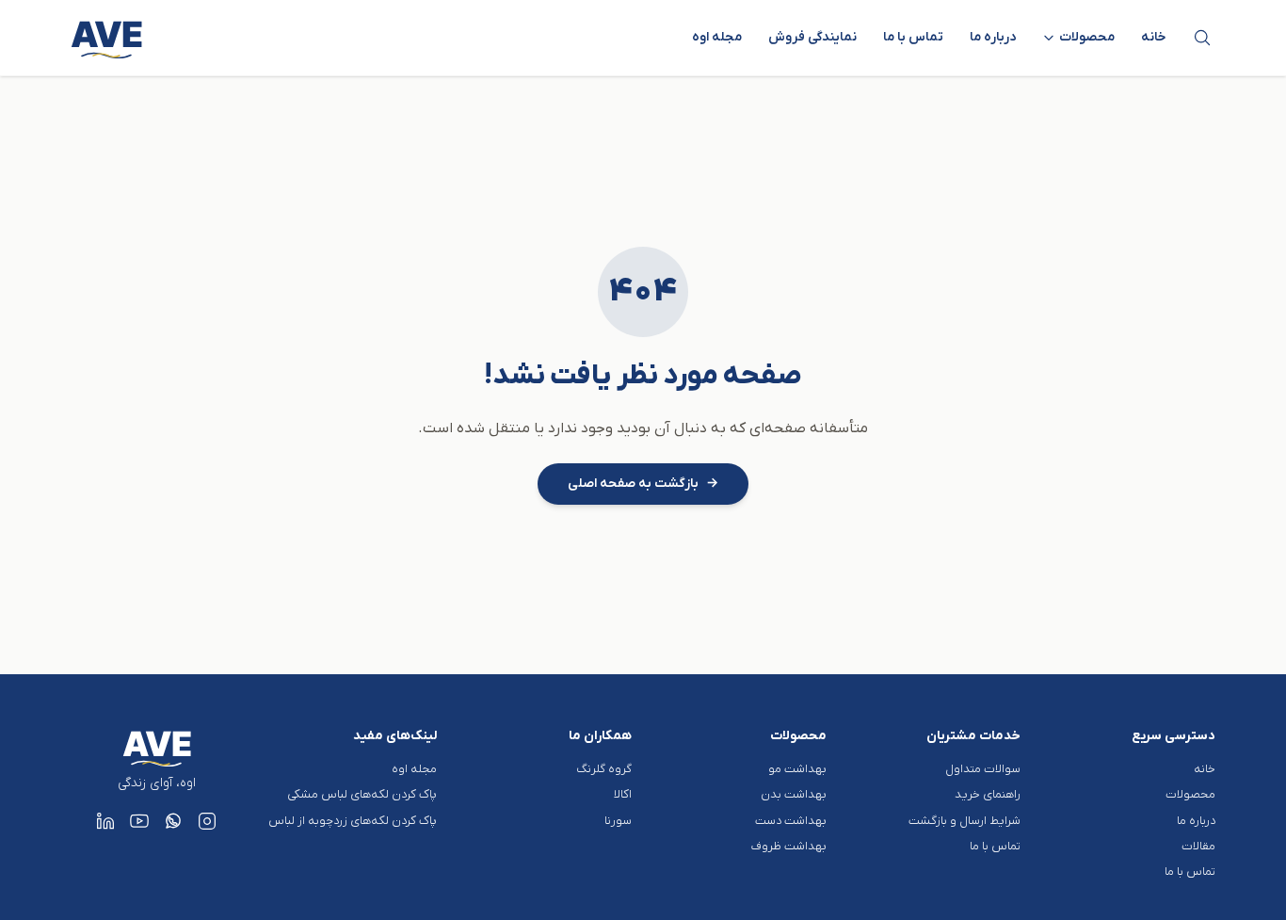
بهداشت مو (797, 769)
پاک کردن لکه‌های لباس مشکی (362, 794)
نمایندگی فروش (812, 37)
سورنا (618, 821)
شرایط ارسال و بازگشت (964, 821)
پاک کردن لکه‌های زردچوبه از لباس (352, 821)
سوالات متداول (983, 769)
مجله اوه (717, 37)
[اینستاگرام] (207, 821)
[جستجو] (1202, 37)
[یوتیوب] (139, 821)
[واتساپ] (173, 821)
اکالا (623, 794)
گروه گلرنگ (604, 769)
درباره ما (993, 37)
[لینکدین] (105, 821)
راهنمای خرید (988, 794)
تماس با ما (913, 37)
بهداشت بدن (794, 794)
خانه (1153, 37)
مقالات (1198, 846)
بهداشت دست (791, 821)
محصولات (1190, 794)
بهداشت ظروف (789, 846)
